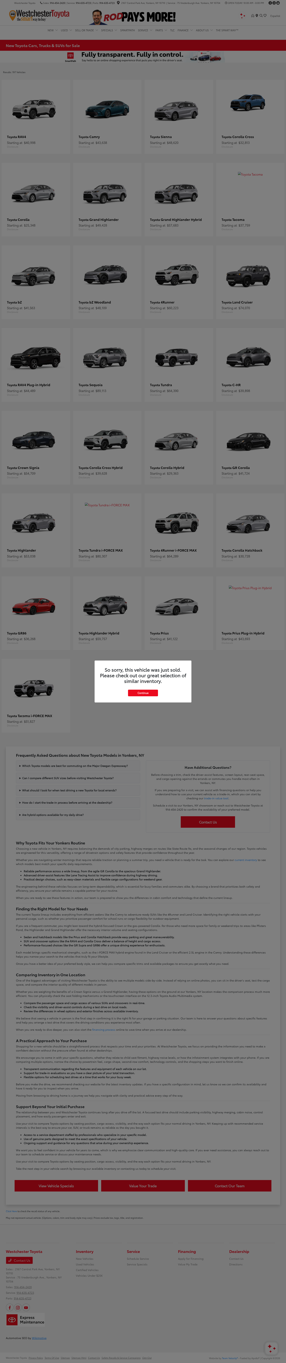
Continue (143, 693)
